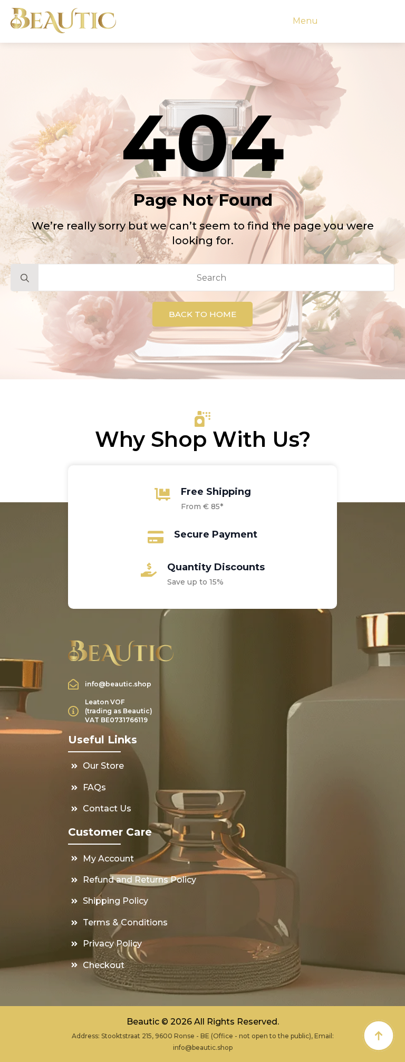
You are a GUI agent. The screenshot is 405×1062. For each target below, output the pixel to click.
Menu (305, 21)
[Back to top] (378, 1035)
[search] (24, 278)
